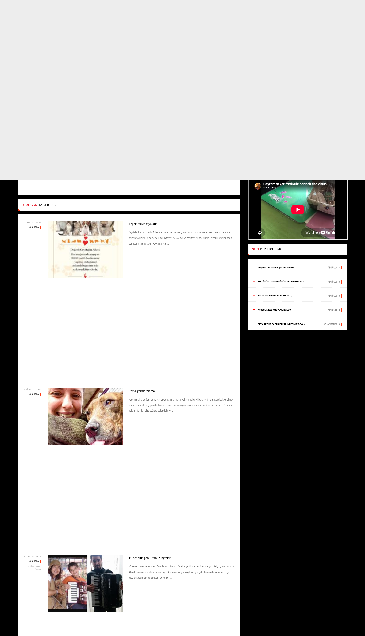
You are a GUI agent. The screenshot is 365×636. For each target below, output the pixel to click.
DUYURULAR (266, 249)
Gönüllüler (33, 227)
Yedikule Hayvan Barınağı (34, 567)
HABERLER (39, 205)
